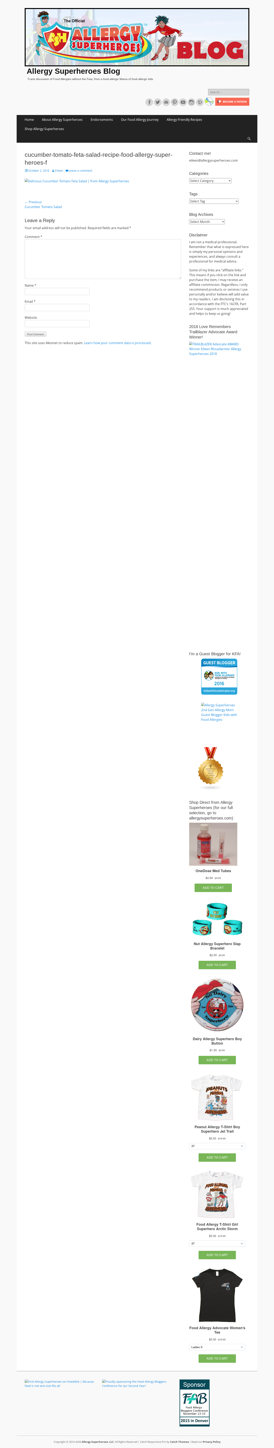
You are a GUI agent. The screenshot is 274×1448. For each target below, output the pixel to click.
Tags (193, 194)
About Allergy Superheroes (62, 119)
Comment (33, 237)
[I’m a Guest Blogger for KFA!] (219, 676)
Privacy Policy (211, 1442)
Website (31, 317)
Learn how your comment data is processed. (117, 343)
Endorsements (102, 119)
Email (30, 301)
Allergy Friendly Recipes (184, 119)
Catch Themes (179, 1442)
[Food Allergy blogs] (210, 789)
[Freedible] (209, 104)
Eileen (59, 170)
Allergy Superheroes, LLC (98, 1442)
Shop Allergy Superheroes (44, 129)
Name (30, 285)
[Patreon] (231, 104)
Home (29, 119)
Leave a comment (80, 170)
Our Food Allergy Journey (140, 119)
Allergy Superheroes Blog (73, 71)
